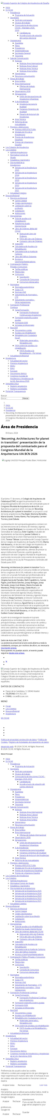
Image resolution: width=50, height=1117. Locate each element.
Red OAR (14, 327)
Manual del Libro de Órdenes (32, 934)
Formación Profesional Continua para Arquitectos (30, 313)
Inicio (8, 7)
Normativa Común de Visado (22, 883)
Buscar (4, 395)
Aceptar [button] (6, 1101)
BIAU (12, 368)
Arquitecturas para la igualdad (32, 850)
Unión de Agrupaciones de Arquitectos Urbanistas (30, 97)
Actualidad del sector (19, 361)
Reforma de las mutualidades (21, 123)
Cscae (8, 706)
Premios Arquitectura (19, 363)
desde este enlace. (17, 653)
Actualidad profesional (19, 355)
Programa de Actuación (24, 15)
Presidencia (15, 12)
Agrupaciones (20, 94)
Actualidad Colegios (18, 193)
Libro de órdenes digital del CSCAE (29, 931)
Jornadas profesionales (24, 325)
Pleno (17, 45)
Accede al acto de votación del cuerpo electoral (31, 36)
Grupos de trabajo (22, 22)
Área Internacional (22, 83)
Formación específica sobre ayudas (29, 1002)
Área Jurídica (20, 81)
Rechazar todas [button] (24, 1085)
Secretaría (14, 17)
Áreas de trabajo (17, 78)
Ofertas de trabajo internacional (27, 87)
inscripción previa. (9, 648)
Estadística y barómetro (20, 160)
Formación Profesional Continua (23, 992)
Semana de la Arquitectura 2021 (28, 901)
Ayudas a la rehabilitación (25, 333)
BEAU (12, 366)
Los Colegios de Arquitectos (17, 147)
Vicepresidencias (22, 50)
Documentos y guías (23, 330)
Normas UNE (20, 292)
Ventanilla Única (12, 383)
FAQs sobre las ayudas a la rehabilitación (32, 1025)
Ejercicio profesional (18, 198)
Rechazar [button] (17, 1101)
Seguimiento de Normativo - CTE (28, 985)
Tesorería (19, 56)
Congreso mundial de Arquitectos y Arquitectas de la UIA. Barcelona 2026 (21, 378)
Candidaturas (25, 33)
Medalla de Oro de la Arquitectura (23, 133)
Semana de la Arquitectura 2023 (28, 896)
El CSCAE (9, 10)
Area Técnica (20, 119)
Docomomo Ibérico (18, 373)
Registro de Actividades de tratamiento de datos (29, 742)
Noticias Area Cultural (29, 66)
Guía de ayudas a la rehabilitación (23, 219)
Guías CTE (19, 289)
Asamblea (19, 43)
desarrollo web (7, 746)
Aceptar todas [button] (8, 1085)
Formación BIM (21, 322)
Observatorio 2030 (22, 91)
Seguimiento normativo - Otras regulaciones (25, 301)
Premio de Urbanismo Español (27, 873)
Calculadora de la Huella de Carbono (30, 949)
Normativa (14, 284)
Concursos (19, 274)
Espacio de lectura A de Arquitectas (34, 855)
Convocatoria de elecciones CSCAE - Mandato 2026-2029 (26, 28)
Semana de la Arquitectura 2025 (28, 891)
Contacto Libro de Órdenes (31, 241)
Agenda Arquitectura (18, 152)
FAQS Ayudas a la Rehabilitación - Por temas (30, 351)
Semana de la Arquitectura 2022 (28, 898)
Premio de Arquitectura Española (28, 870)
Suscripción (24, 277)
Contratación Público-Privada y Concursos (19, 265)
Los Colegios (11, 150)
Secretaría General (22, 53)
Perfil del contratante (23, 20)
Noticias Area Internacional (31, 63)
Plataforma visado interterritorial (22, 224)
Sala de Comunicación (19, 58)
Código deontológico (23, 203)
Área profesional (12, 195)
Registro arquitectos (18, 386)
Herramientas (16, 216)
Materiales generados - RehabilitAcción (29, 341)
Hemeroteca (20, 73)
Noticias (18, 61)
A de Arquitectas (21, 101)
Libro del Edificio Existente (25, 256)
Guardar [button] (25, 1112)
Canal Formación (22, 310)
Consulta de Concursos (29, 279)
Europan (13, 371)
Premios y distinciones (19, 127)
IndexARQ (19, 244)
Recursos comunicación (25, 76)
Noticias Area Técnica (29, 68)
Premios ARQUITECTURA (25, 129)
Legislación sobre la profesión (27, 916)
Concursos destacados (29, 282)
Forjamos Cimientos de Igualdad (33, 853)
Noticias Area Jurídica (28, 71)
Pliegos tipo (19, 272)
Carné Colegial (21, 200)
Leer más (43, 1085)
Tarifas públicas (21, 269)
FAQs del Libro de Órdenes (31, 239)
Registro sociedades (18, 388)
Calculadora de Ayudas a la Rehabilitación (26, 247)
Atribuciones (20, 213)
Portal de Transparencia (16, 391)
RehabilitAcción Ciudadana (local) (28, 1018)
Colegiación (19, 211)
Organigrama (15, 40)
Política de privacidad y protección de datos (19, 739)
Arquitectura (11, 358)
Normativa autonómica (24, 287)
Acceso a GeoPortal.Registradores (25, 260)
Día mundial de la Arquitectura (17, 163)
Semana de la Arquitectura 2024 (28, 893)
